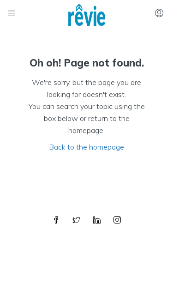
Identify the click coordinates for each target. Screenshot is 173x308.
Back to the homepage (86, 146)
